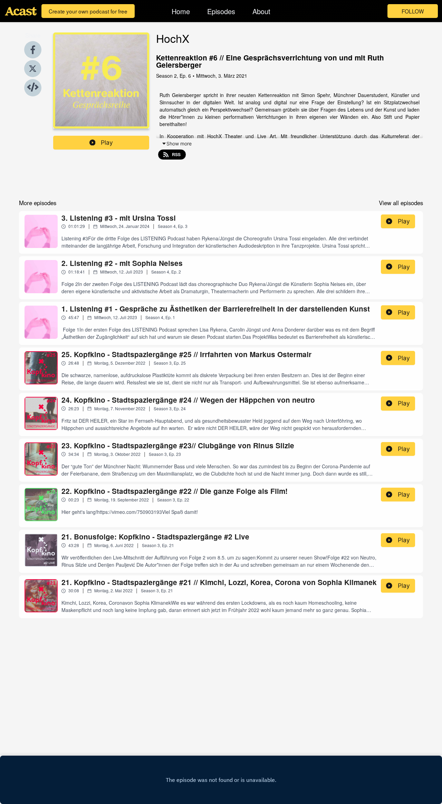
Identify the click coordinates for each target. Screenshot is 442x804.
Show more (179, 143)
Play (107, 142)
